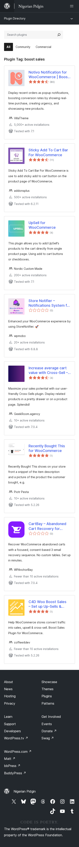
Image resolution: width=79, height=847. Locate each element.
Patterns (48, 703)
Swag (48, 738)
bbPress (12, 766)
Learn (8, 717)
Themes (47, 689)
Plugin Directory (15, 18)
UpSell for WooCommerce (42, 225)
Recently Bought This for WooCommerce (47, 448)
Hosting (10, 696)
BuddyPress (15, 773)
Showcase (49, 682)
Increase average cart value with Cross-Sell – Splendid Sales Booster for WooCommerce (48, 370)
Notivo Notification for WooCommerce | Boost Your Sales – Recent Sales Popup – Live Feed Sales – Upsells (49, 74)
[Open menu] (72, 6)
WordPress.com (18, 752)
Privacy (9, 703)
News (8, 689)
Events (47, 724)
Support (10, 724)
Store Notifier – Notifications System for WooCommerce (50, 303)
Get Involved (51, 717)
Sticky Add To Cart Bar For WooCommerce (48, 152)
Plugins (47, 696)
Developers (12, 731)
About (8, 682)
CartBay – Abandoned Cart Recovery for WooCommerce (47, 526)
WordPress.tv (16, 738)
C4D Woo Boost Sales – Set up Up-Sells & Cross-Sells (47, 604)
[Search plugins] (59, 35)
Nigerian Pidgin (25, 791)
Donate (49, 731)
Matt (9, 759)
